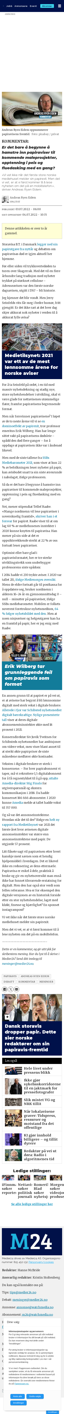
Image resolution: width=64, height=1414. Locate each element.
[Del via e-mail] (16, 989)
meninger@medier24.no (17, 964)
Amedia (17, 803)
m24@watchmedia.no (37, 1315)
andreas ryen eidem (35, 976)
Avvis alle (17, 1396)
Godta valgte (35, 1396)
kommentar (26, 981)
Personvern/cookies (41, 1262)
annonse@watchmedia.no (34, 1307)
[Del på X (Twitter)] (10, 989)
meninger (46, 981)
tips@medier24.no (23, 1292)
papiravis (10, 976)
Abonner (47, 6)
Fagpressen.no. (22, 1384)
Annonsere (21, 6)
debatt (9, 981)
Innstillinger (52, 1412)
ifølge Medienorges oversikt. (35, 580)
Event (33, 6)
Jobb (9, 6)
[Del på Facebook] (5, 989)
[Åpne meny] (59, 6)
